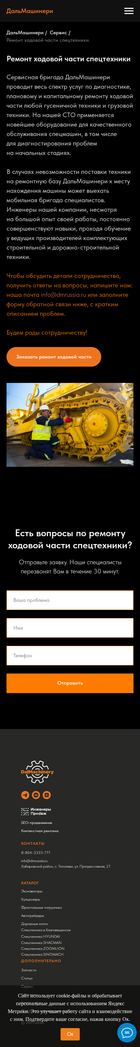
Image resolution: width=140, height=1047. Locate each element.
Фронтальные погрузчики (41, 907)
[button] (54, 357)
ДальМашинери (25, 32)
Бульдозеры (30, 899)
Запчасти (28, 970)
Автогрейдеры (32, 915)
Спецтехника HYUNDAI (40, 936)
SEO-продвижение (36, 822)
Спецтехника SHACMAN (41, 942)
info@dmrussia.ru (63, 294)
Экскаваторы (31, 891)
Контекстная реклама (40, 830)
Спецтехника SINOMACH (42, 954)
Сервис (58, 32)
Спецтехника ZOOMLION (42, 948)
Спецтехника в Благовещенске (46, 930)
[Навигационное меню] (128, 11)
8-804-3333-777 (35, 852)
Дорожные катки (34, 923)
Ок (70, 1034)
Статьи (27, 978)
